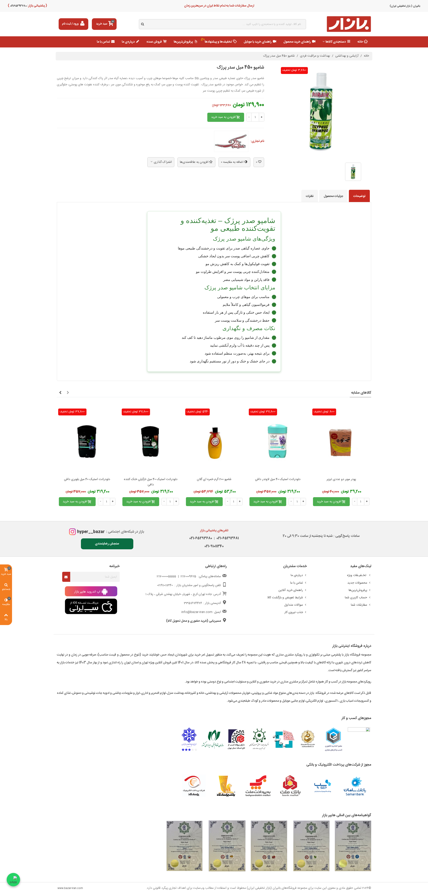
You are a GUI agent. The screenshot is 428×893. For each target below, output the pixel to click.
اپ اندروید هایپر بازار (87, 592)
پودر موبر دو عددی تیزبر (341, 479)
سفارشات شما (359, 605)
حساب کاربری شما (356, 597)
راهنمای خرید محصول (297, 42)
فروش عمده (154, 42)
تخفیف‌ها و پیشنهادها (216, 41)
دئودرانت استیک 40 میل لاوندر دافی (277, 479)
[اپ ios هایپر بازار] (91, 606)
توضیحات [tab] (359, 196)
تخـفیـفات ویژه (357, 575)
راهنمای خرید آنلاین (290, 590)
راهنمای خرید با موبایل (258, 42)
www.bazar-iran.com (70, 888)
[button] (67, 393)
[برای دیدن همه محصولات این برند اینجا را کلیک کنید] (231, 141)
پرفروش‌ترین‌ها (183, 42)
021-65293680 (200, 538)
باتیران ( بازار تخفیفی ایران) (405, 6)
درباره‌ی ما (128, 42)
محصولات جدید (357, 583)
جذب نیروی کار (293, 612)
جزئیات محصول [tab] (333, 196)
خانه (360, 42)
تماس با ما (103, 42)
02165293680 (18, 6)
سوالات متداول (293, 605)
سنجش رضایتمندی (107, 543)
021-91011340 (214, 546)
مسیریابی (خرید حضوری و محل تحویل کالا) (193, 621)
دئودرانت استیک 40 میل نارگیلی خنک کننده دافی (150, 482)
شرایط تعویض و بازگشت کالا (285, 597)
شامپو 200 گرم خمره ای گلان (214, 479)
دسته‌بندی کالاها (335, 42)
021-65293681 (227, 538)
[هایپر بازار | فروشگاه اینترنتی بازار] (349, 24)
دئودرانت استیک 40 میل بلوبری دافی (87, 479)
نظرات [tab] (309, 196)
